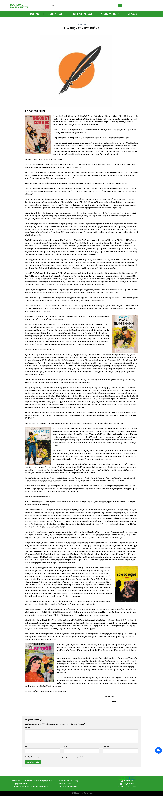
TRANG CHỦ (34, 14)
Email (66, 746)
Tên (27, 746)
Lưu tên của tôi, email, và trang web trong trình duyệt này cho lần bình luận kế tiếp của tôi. (58, 757)
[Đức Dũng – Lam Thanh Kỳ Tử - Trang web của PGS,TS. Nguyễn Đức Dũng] (27, 5)
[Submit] (120, 5)
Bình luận (28, 727)
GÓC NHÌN (81, 24)
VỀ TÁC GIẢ (132, 14)
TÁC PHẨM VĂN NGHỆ (109, 14)
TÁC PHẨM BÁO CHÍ (55, 14)
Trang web (106, 746)
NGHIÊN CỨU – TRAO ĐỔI (82, 14)
